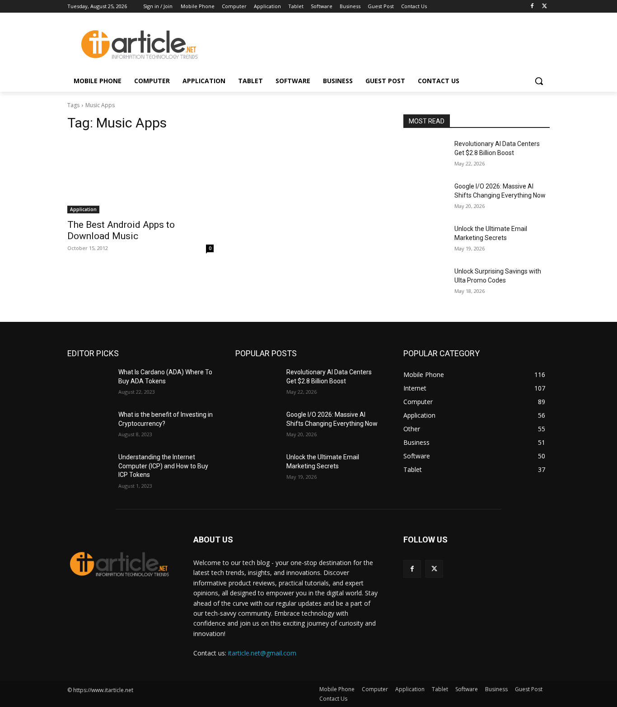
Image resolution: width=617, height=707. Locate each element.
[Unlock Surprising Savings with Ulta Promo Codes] (425, 282)
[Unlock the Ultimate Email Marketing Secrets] (425, 240)
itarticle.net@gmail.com (262, 653)
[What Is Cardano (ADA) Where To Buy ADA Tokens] (89, 383)
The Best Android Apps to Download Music (121, 230)
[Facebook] (532, 6)
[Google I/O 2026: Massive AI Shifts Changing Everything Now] (425, 197)
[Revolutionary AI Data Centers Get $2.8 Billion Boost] (425, 155)
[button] (539, 81)
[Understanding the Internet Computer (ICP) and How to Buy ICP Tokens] (89, 468)
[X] (544, 6)
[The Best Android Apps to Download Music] (140, 176)
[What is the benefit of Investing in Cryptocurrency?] (89, 425)
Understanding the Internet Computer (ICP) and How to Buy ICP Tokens (163, 465)
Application (83, 209)
